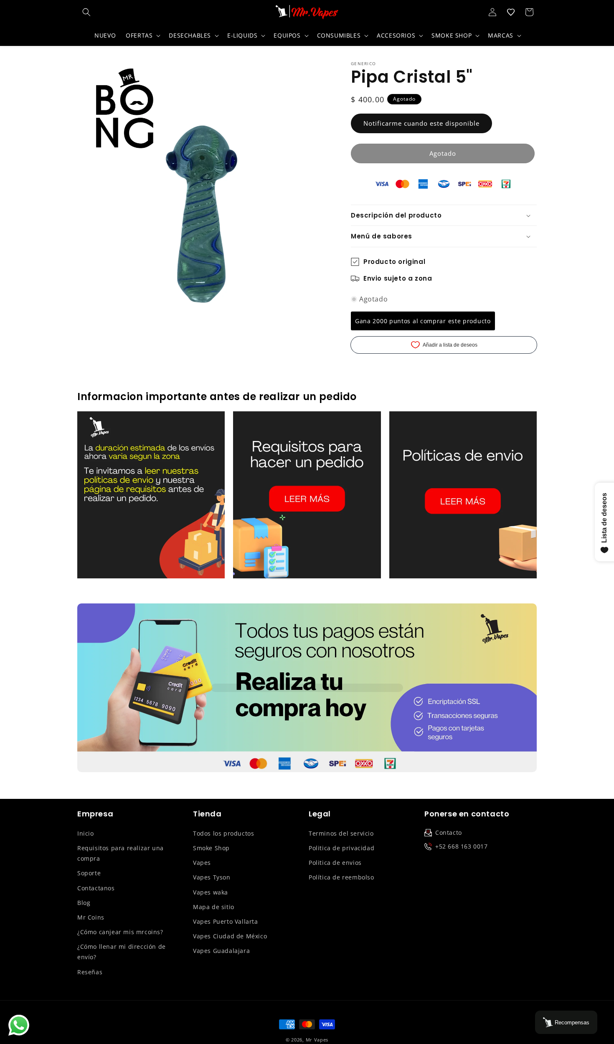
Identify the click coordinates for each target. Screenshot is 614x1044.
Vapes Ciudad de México (230, 936)
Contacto (448, 832)
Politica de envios (335, 863)
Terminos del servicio (341, 833)
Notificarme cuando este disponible (421, 123)
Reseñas (89, 972)
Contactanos (96, 888)
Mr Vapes (317, 1039)
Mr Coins (90, 917)
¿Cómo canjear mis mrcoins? (120, 932)
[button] (86, 12)
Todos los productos (223, 833)
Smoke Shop (211, 848)
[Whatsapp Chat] (18, 1025)
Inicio (85, 833)
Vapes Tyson (212, 877)
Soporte (89, 873)
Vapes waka (210, 892)
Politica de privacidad (341, 848)
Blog (83, 903)
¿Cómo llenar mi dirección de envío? (121, 952)
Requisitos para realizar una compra (120, 853)
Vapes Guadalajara (221, 951)
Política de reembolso (341, 877)
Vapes (202, 863)
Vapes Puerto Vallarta (225, 921)
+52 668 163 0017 (461, 846)
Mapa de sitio (213, 907)
